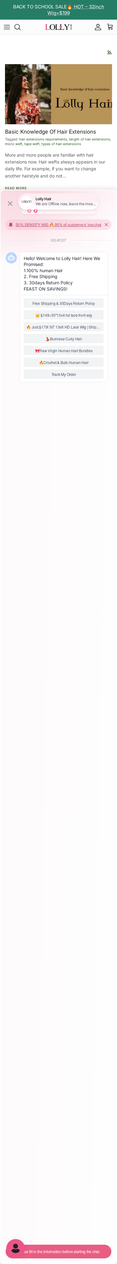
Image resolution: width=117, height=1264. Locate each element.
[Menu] (7, 27)
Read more (16, 188)
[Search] (20, 27)
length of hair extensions (89, 139)
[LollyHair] (59, 27)
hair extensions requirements (43, 139)
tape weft (32, 144)
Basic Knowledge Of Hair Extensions (50, 131)
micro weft (13, 144)
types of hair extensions (61, 144)
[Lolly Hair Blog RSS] (109, 52)
